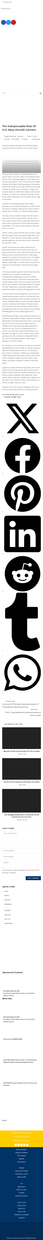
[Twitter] (21, 1145)
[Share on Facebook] (22, 473)
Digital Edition (8, 923)
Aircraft (6, 139)
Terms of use (21, 1202)
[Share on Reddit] (22, 591)
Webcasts (7, 900)
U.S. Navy (21, 394)
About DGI (21, 1208)
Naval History (10, 394)
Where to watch (21, 1190)
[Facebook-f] (15, 1145)
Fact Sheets (16, 139)
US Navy (24, 139)
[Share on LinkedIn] (22, 554)
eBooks (6, 895)
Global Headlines (21, 1149)
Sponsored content (21, 1196)
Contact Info (22, 1211)
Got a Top (7, 919)
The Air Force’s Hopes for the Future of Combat (21, 782)
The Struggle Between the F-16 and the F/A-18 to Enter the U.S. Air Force (21, 816)
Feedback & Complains (21, 1215)
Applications (21, 1187)
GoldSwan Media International (21, 1132)
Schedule (21, 1168)
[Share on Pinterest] (22, 512)
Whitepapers (8, 904)
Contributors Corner (21, 1174)
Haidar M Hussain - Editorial (13, 136)
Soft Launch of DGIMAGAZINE (12, 1039)
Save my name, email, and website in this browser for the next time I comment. (20, 871)
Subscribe (7, 915)
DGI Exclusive (21, 1156)
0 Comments (36, 139)
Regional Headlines (21, 1152)
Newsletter (7, 910)
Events (6, 891)
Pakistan (21, 1159)
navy (16, 394)
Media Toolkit (21, 1177)
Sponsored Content (21, 1171)
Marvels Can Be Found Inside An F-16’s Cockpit (22, 751)
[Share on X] (22, 436)
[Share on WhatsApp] (22, 693)
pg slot (4, 1120)
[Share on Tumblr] (22, 651)
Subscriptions (21, 1162)
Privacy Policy (21, 1205)
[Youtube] (24, 1145)
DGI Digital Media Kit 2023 (11, 991)
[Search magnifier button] (40, 93)
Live (21, 1184)
